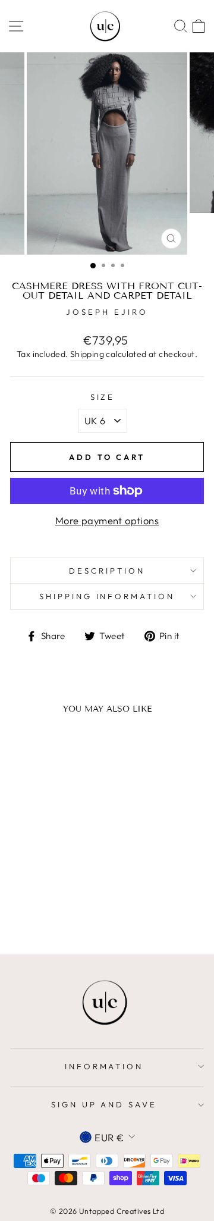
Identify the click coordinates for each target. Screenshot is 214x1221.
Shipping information (107, 596)
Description (107, 570)
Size (102, 397)
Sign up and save (104, 1104)
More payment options (107, 520)
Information (104, 1066)
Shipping (87, 354)
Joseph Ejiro (107, 312)
